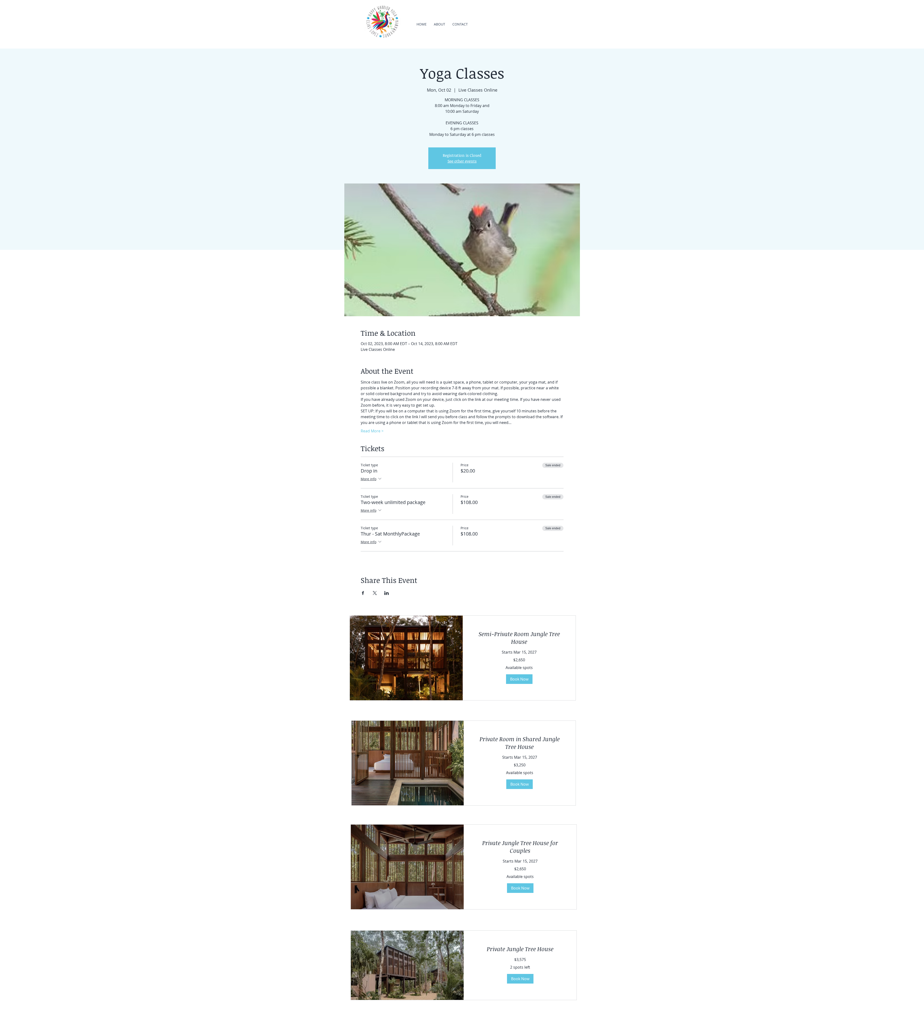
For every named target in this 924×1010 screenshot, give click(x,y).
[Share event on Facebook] (363, 593)
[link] (519, 637)
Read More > (372, 431)
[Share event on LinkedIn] (386, 593)
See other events (462, 161)
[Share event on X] (374, 593)
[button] (519, 679)
